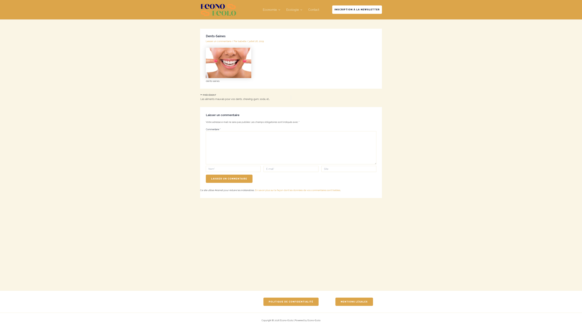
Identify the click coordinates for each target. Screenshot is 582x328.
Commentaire (213, 129)
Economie (270, 10)
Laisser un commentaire (218, 41)
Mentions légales (354, 302)
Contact (313, 10)
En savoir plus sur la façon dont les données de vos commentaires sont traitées (297, 190)
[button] (278, 10)
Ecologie (292, 10)
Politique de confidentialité (291, 302)
